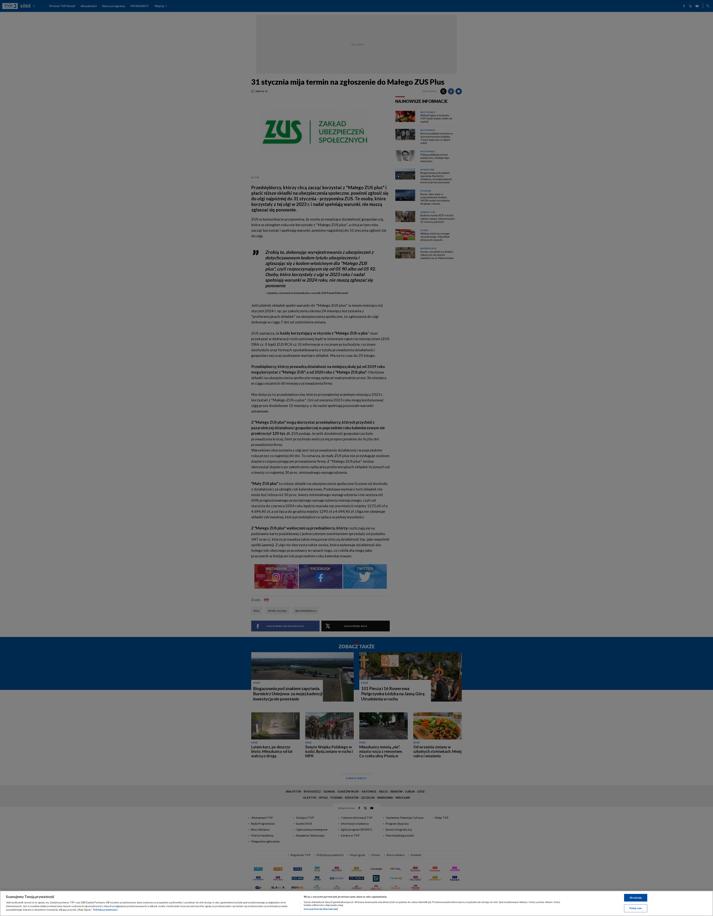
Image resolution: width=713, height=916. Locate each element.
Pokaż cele (635, 908)
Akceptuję (636, 897)
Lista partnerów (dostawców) (321, 908)
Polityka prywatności (105, 909)
